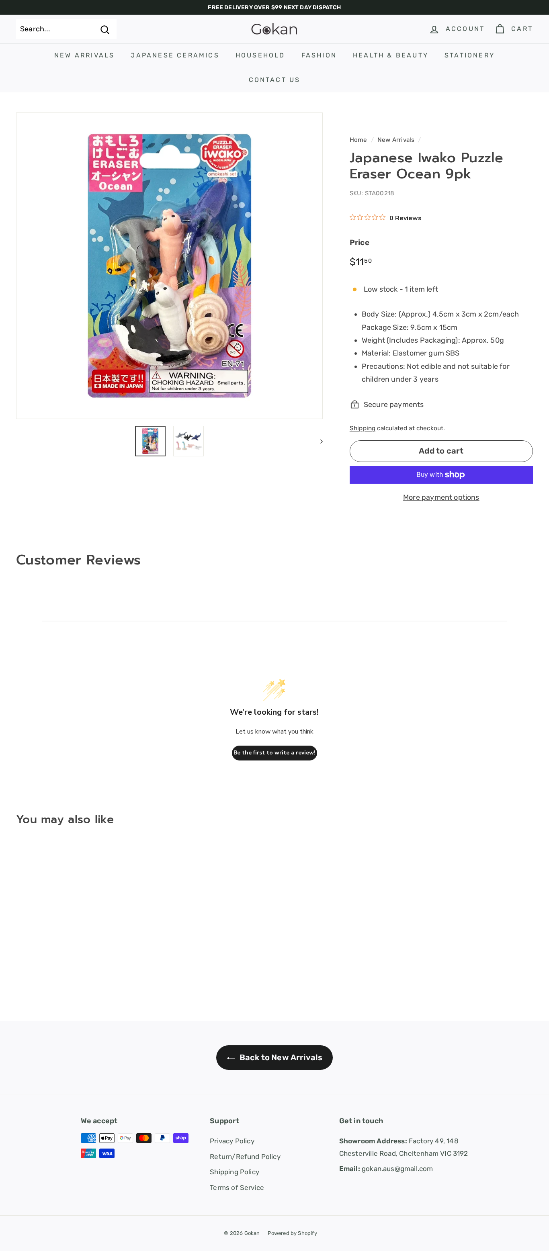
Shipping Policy (234, 1172)
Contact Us (275, 80)
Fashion (319, 55)
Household (260, 55)
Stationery (470, 55)
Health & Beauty (390, 55)
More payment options (441, 497)
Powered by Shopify (292, 1233)
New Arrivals (84, 55)
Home (358, 139)
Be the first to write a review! (274, 752)
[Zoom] (169, 266)
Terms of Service (237, 1188)
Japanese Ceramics (175, 55)
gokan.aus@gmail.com (386, 1169)
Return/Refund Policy (245, 1157)
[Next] (318, 441)
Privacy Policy (232, 1141)
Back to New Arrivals (280, 1057)
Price (359, 242)
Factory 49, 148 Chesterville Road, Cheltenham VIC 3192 (403, 1147)
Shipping (362, 428)
